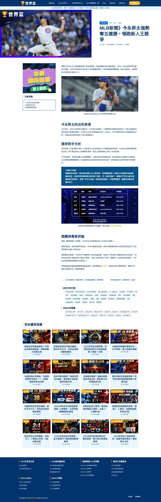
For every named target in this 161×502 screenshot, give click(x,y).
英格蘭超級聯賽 (121, 298)
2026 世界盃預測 (102, 291)
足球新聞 (77, 302)
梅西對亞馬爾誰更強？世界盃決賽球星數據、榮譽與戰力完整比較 (36, 349)
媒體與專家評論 (31, 107)
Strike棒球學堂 (115, 226)
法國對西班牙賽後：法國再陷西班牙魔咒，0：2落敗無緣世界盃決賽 (36, 379)
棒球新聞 (72, 8)
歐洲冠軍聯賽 (76, 298)
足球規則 (84, 302)
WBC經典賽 (74, 295)
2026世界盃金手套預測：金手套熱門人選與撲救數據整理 (66, 439)
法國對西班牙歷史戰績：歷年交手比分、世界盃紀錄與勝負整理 (36, 409)
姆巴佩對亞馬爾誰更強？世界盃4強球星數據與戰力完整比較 (124, 379)
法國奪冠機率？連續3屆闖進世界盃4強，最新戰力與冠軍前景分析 (95, 379)
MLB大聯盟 (110, 44)
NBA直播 (125, 315)
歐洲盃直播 (123, 312)
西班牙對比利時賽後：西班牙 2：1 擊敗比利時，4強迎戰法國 (36, 439)
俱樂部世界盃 (82, 315)
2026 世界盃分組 (80, 291)
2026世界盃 (69, 312)
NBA (67, 295)
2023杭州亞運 (69, 291)
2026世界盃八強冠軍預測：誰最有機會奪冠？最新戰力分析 (124, 439)
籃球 (98, 298)
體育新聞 (99, 302)
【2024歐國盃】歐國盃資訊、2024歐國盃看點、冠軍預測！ (84, 280)
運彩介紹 (91, 302)
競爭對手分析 (30, 105)
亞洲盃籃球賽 (112, 295)
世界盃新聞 (104, 295)
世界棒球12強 (88, 295)
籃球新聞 (103, 298)
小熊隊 (126, 44)
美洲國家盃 (111, 298)
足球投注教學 (69, 302)
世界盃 (104, 266)
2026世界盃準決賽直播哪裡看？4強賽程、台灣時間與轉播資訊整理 (66, 409)
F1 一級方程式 (113, 291)
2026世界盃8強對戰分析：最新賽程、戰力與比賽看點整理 (95, 439)
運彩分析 (96, 312)
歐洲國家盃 (85, 298)
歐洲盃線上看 (69, 315)
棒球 (65, 8)
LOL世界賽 (130, 291)
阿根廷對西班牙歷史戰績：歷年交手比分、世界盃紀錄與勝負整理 (66, 349)
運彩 (101, 315)
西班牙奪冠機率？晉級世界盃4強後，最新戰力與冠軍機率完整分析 (66, 379)
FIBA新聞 (122, 291)
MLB (102, 44)
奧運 (119, 295)
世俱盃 (81, 295)
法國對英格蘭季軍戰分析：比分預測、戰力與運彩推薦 (124, 347)
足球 (128, 298)
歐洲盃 (110, 315)
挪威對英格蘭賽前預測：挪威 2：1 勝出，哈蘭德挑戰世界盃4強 (124, 409)
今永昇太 (119, 44)
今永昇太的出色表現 (33, 102)
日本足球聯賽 (126, 295)
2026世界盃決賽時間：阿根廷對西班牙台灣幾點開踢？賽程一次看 (95, 349)
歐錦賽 (92, 298)
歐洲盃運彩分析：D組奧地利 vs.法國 (123, 280)
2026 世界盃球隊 (91, 291)
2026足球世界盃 (57, 8)
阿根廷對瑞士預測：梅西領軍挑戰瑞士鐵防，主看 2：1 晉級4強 (95, 409)
